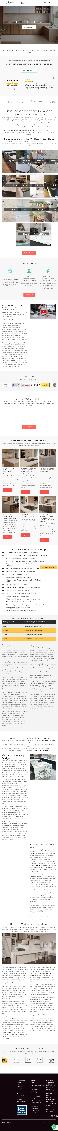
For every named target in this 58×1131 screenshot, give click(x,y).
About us (34, 1080)
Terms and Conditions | (41, 1123)
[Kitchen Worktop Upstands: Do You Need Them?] (10, 458)
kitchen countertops (26, 114)
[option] (6, 385)
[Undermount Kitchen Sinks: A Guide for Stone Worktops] (29, 458)
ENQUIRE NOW (29, 253)
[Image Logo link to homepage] (10, 2)
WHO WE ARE (29, 295)
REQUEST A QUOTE (48, 567)
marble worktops (35, 651)
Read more (7, 490)
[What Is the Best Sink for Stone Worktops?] (29, 504)
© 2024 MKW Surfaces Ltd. (10, 1123)
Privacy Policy (52, 1123)
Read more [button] (46, 91)
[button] (29, 552)
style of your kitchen (42, 750)
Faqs (32, 1082)
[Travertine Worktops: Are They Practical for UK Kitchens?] (47, 458)
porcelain (40, 1001)
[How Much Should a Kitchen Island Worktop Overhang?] (10, 504)
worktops (16, 662)
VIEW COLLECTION (29, 27)
